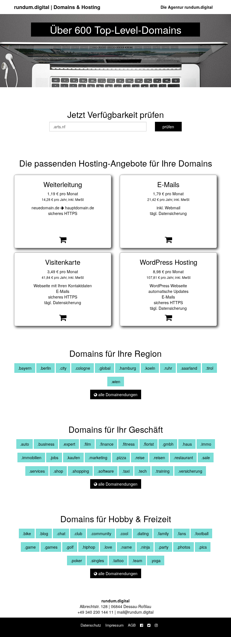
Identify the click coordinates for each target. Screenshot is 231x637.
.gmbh (168, 444)
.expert (69, 444)
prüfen (168, 126)
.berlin (45, 368)
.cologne (82, 368)
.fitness (128, 444)
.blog (43, 533)
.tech (142, 471)
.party (163, 547)
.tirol (209, 368)
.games (50, 547)
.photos (183, 547)
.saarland (189, 368)
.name (126, 547)
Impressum (114, 625)
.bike (27, 533)
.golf (70, 547)
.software (105, 471)
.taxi (126, 471)
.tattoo (118, 560)
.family (163, 533)
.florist (148, 444)
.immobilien (31, 457)
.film (87, 444)
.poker (76, 560)
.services (37, 471)
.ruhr (168, 368)
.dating (143, 533)
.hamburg (127, 368)
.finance (106, 444)
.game (30, 547)
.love (108, 547)
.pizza (121, 457)
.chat (61, 533)
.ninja (145, 547)
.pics (203, 547)
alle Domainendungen (117, 394)
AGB (132, 625)
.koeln (150, 368)
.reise (140, 457)
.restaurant (183, 457)
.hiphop (88, 547)
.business (45, 444)
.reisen (159, 457)
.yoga (156, 560)
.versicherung (190, 471)
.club (78, 533)
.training (162, 471)
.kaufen (73, 457)
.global (104, 368)
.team (137, 560)
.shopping (80, 471)
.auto (24, 444)
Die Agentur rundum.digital (187, 7)
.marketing (97, 457)
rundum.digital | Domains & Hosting (57, 7)
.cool (124, 533)
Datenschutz (91, 625)
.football (201, 533)
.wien (115, 381)
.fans (181, 533)
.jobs (54, 457)
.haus (187, 444)
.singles (97, 560)
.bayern (25, 368)
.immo (205, 444)
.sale (205, 457)
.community (101, 533)
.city (62, 368)
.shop (58, 471)
